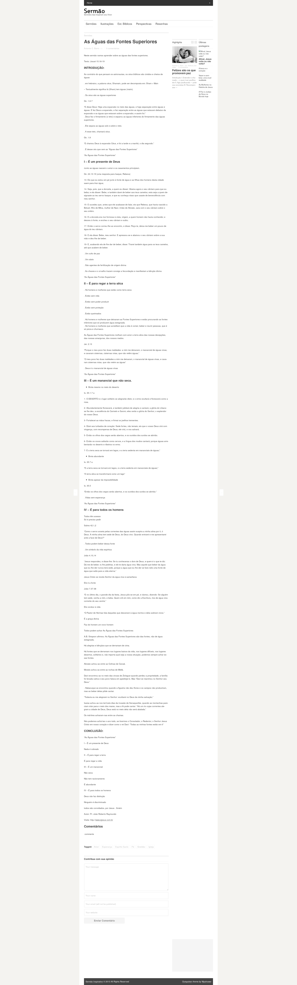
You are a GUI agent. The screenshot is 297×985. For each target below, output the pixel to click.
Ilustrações (107, 24)
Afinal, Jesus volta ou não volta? (205, 61)
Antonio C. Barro (91, 48)
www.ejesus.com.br (104, 819)
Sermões (91, 24)
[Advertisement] (192, 955)
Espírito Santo (121, 846)
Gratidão (141, 846)
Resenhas (161, 24)
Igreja (151, 846)
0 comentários (112, 48)
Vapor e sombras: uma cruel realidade (205, 77)
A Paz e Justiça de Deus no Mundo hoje (205, 94)
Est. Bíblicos (125, 24)
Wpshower (206, 981)
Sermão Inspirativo (94, 981)
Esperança (107, 846)
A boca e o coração (203, 69)
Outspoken (187, 981)
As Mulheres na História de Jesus (206, 85)
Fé (133, 846)
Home (89, 2)
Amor (96, 846)
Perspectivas (144, 24)
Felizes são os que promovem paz (184, 71)
